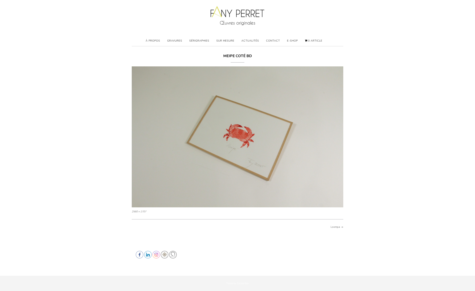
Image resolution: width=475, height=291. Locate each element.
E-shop (292, 40)
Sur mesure (225, 40)
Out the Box (243, 283)
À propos (153, 40)
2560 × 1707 (139, 211)
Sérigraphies (199, 40)
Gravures (174, 40)
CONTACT (273, 40)
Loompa (337, 227)
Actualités (250, 40)
